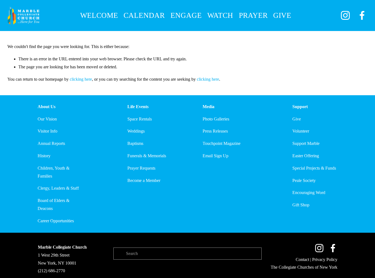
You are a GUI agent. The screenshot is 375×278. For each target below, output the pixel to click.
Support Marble (306, 143)
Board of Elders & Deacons (53, 204)
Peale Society (304, 180)
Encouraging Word (308, 192)
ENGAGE (186, 15)
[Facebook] (362, 15)
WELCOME (99, 15)
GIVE (282, 15)
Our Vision (47, 119)
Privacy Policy (324, 259)
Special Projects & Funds (314, 168)
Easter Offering (305, 155)
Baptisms (135, 143)
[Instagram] (345, 15)
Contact (302, 259)
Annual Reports (51, 143)
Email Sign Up (215, 155)
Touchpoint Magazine (221, 143)
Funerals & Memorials (146, 155)
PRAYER (253, 15)
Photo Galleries (216, 119)
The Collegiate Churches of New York (304, 267)
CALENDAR (144, 15)
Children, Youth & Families (53, 172)
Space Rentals (139, 119)
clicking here (81, 79)
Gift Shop (300, 205)
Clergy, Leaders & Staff (58, 188)
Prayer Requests (141, 168)
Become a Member (143, 180)
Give (296, 119)
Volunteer (300, 131)
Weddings (136, 131)
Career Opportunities (56, 220)
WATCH (220, 15)
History (44, 155)
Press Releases (215, 131)
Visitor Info (47, 131)
